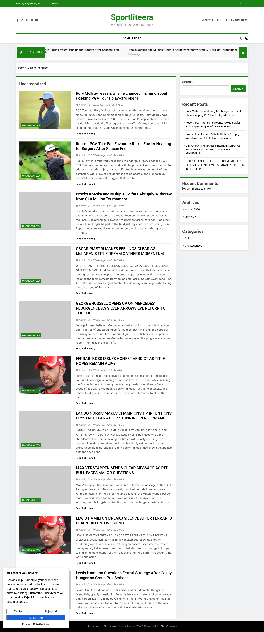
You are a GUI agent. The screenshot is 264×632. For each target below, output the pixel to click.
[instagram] (22, 20)
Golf (187, 238)
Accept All (36, 617)
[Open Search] (240, 38)
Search (187, 82)
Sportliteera (132, 17)
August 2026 (192, 209)
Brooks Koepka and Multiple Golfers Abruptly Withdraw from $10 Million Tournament (161, 50)
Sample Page (132, 38)
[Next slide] (246, 3)
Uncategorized (31, 125)
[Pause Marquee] (243, 52)
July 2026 (190, 216)
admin (82, 105)
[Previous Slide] (240, 3)
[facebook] (18, 20)
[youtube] (36, 20)
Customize (21, 611)
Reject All (51, 611)
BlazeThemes (169, 626)
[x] (26, 20)
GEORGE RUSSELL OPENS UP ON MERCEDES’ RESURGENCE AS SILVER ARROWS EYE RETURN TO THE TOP (121, 308)
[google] (31, 20)
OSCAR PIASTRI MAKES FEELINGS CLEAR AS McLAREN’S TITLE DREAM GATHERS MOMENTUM (213, 149)
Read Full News (84, 133)
